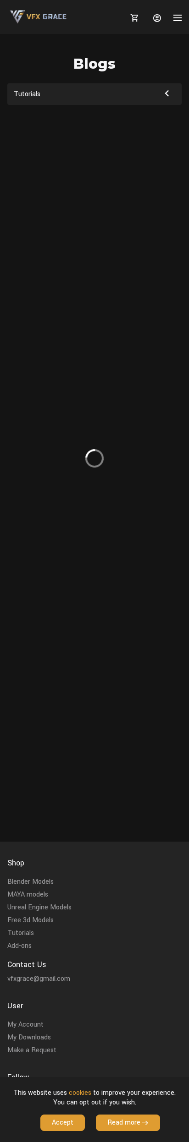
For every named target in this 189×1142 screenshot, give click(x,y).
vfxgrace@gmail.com (38, 979)
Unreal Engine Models (39, 907)
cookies (80, 1093)
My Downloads (29, 1037)
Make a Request (31, 1050)
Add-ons (19, 946)
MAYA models (27, 894)
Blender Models (30, 881)
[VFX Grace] (38, 17)
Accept (62, 1122)
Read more (123, 1122)
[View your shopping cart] (133, 18)
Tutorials (20, 933)
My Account (25, 1024)
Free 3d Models (30, 920)
